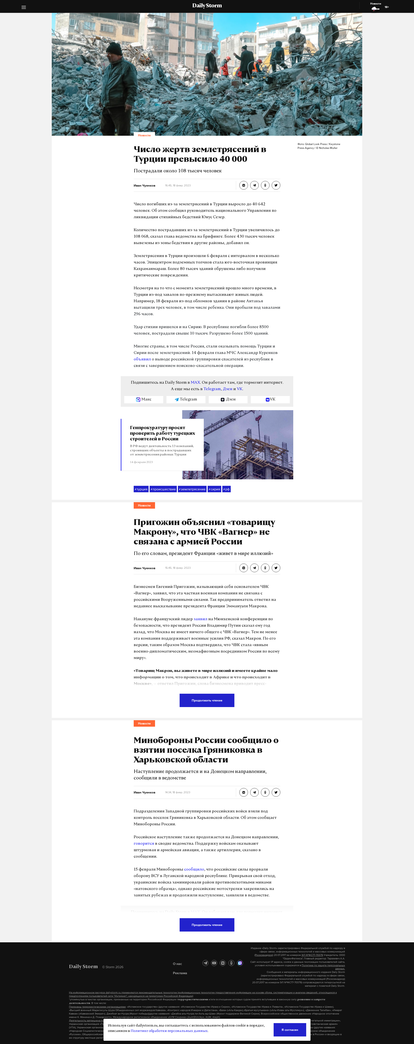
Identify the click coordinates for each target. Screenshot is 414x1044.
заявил (200, 619)
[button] (24, 7)
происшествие (163, 489)
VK (239, 389)
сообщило (194, 870)
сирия (214, 489)
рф (226, 489)
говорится (144, 844)
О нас (177, 964)
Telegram (212, 389)
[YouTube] (214, 963)
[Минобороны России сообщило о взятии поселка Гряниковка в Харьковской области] (243, 792)
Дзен (227, 389)
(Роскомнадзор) (263, 955)
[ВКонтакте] (223, 963)
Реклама (180, 973)
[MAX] (240, 963)
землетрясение (192, 489)
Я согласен (290, 1030)
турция (141, 489)
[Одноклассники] (231, 963)
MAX (195, 383)
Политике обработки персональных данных (169, 1031)
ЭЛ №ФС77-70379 (312, 955)
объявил (142, 360)
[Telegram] (205, 963)
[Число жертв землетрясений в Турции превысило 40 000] (243, 185)
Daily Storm (207, 6)
